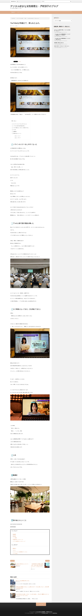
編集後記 (14, 131)
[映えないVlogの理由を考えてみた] (12, 582)
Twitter (14, 550)
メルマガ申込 (15, 553)
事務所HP (13, 12)
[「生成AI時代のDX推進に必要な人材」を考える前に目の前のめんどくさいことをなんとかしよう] (47, 565)
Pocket (19, 61)
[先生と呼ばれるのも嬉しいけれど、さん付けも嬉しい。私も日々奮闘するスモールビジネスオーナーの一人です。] (12, 595)
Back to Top (41, 604)
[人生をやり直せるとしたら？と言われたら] (12, 565)
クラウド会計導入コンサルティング (19, 541)
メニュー (17, 135)
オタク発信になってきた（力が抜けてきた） (20, 127)
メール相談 (15, 537)
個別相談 (14, 536)
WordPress (55, 613)
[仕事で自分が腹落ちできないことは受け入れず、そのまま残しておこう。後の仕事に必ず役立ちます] (12, 588)
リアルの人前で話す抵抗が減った (18, 125)
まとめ (14, 129)
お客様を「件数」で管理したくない (39, 1)
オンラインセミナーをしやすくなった (19, 123)
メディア (17, 137)
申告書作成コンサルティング (18, 539)
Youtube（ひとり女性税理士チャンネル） (20, 551)
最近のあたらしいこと (16, 133)
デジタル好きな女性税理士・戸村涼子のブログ (34, 6)
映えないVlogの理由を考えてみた (22, 580)
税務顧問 (14, 534)
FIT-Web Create (45, 613)
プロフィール (19, 12)
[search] (71, 1)
